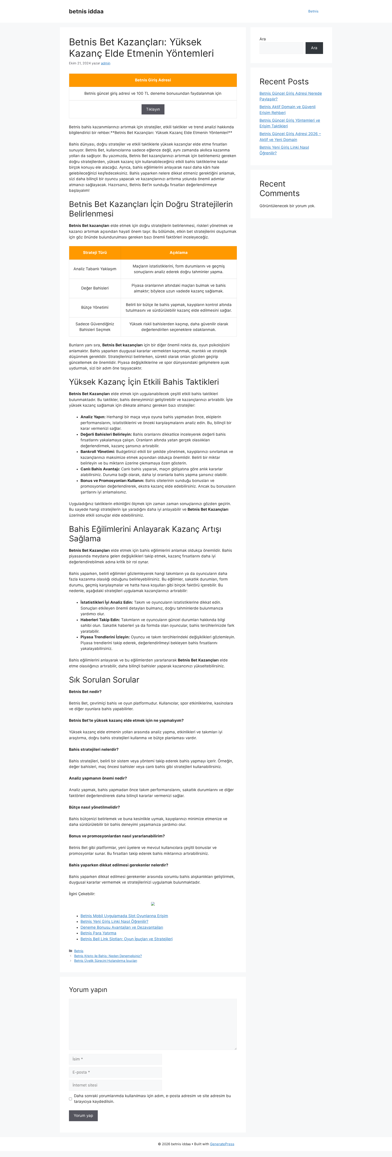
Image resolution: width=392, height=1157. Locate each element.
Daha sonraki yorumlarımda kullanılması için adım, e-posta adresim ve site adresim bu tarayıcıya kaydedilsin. (152, 1099)
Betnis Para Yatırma (98, 933)
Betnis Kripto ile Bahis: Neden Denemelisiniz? (108, 956)
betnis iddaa (86, 11)
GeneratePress (222, 1144)
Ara (263, 39)
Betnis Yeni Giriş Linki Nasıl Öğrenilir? (114, 921)
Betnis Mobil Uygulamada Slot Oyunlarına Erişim (124, 916)
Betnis (313, 11)
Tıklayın (153, 109)
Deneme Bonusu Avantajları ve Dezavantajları (122, 927)
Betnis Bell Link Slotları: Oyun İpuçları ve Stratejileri (127, 939)
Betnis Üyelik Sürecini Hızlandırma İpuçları (105, 961)
